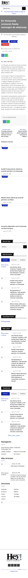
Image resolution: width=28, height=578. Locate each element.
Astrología (3, 489)
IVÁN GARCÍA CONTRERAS (17, 466)
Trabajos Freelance (6, 451)
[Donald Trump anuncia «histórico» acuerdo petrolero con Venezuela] (5, 281)
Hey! (19, 569)
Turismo (3, 499)
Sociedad (16, 494)
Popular (14, 260)
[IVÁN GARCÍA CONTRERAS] (5, 466)
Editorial (16, 491)
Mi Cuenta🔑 (17, 454)
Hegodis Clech (14, 571)
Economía (3, 491)
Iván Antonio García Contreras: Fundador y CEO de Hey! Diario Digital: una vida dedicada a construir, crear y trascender (18, 270)
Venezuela (5, 44)
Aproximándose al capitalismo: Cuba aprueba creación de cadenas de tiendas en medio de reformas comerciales (17, 294)
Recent (5, 260)
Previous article (6, 129)
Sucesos (4, 41)
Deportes (16, 489)
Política (3, 494)
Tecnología (13, 41)
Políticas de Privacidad (19, 451)
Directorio (3, 454)
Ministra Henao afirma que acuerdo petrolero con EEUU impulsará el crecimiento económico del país (18, 377)
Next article (23, 129)
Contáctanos (17, 447)
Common (22, 260)
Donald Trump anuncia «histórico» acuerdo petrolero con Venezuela (17, 282)
